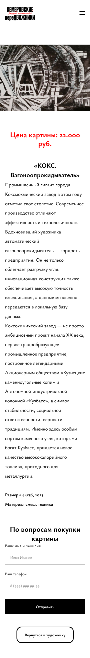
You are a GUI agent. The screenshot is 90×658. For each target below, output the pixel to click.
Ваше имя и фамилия (23, 545)
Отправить (45, 606)
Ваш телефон (15, 574)
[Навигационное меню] (82, 13)
